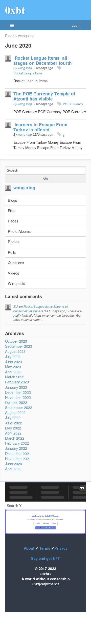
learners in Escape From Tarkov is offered (40, 127)
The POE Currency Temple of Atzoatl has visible (44, 96)
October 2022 (16, 402)
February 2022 (17, 443)
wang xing (26, 35)
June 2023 (13, 361)
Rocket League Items (27, 73)
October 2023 (16, 341)
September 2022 (18, 407)
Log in (76, 25)
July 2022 (12, 417)
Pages (13, 220)
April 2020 (13, 468)
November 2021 (18, 458)
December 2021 (18, 453)
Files (11, 210)
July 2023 (12, 356)
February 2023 (17, 381)
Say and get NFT (45, 558)
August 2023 (15, 351)
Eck (15, 306)
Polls (12, 252)
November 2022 (18, 397)
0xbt (15, 9)
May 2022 (13, 427)
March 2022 (14, 438)
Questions (16, 262)
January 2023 (16, 387)
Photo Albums (19, 231)
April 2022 (13, 433)
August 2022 (15, 412)
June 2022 (13, 422)
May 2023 (13, 366)
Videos (13, 273)
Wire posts (16, 283)
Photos (13, 241)
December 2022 (18, 392)
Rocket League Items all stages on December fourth (42, 60)
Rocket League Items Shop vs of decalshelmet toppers (40, 308)
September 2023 (18, 346)
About (29, 548)
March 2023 (14, 376)
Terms (44, 548)
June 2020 (13, 463)
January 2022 (16, 448)
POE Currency (73, 104)
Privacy (60, 548)
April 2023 (13, 371)
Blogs (9, 35)
